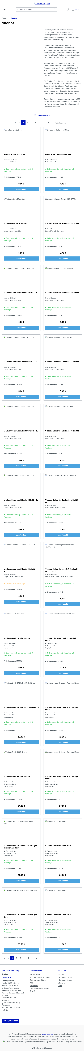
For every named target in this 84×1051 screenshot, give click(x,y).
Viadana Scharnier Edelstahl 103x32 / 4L (61, 501)
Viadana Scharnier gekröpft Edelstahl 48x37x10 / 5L (61, 570)
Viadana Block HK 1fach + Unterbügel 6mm (61, 708)
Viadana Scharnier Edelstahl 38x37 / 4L (62, 223)
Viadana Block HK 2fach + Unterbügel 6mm (61, 777)
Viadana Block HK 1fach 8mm (58, 915)
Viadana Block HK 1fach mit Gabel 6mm (21, 707)
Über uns (61, 983)
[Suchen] (54, 9)
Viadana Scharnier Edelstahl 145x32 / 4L (20, 570)
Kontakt (61, 974)
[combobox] (34, 9)
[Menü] (4, 9)
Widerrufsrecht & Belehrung (40, 977)
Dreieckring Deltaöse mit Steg (58, 154)
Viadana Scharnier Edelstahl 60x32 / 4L (21, 500)
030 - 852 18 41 (7, 977)
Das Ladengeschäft (65, 977)
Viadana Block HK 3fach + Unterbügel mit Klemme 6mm (20, 847)
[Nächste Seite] (44, 122)
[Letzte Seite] (48, 122)
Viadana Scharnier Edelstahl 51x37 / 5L (21, 362)
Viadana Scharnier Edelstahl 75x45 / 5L (62, 431)
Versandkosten (35, 974)
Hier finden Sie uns (65, 980)
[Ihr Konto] (68, 9)
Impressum (34, 986)
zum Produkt (21, 189)
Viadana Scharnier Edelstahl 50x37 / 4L (21, 293)
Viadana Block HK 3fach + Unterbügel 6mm (20, 916)
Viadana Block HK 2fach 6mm (17, 776)
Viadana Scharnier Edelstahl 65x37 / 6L (62, 362)
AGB (31, 983)
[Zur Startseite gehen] (42, 3)
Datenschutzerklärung (38, 980)
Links (60, 986)
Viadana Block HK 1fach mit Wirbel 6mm (60, 639)
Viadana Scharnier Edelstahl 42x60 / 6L (62, 293)
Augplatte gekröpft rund (14, 154)
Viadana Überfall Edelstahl (15, 223)
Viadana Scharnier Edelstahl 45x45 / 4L (21, 431)
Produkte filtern (43, 115)
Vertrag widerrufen (10, 1020)
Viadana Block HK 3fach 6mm (58, 846)
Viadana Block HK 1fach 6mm (17, 638)
